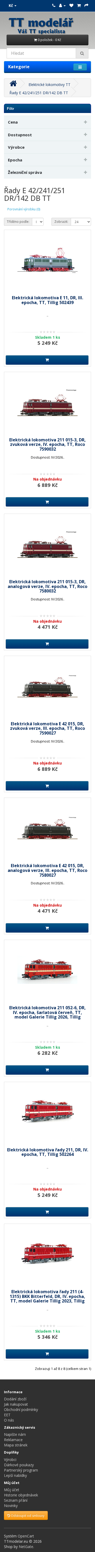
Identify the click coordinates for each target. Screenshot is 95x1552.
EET (7, 1414)
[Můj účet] (62, 5)
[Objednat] (86, 5)
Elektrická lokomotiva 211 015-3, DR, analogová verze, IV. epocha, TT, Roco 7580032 (47, 586)
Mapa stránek (15, 1444)
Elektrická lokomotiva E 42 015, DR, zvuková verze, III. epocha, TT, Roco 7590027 (47, 728)
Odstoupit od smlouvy (27, 1515)
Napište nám (15, 1434)
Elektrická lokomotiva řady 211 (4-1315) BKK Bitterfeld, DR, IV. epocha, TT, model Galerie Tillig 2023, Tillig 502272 (47, 1299)
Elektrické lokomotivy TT (49, 84)
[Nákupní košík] (79, 5)
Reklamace (13, 1439)
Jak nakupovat (16, 1404)
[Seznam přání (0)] (71, 5)
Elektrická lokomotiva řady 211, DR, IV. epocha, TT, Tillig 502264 (47, 1152)
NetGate (26, 1546)
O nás (9, 1420)
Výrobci (10, 1459)
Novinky (11, 1505)
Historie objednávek (21, 1494)
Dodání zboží (15, 1398)
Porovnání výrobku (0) (23, 209)
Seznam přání (15, 1500)
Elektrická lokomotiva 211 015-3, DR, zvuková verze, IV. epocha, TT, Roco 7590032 (47, 444)
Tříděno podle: (18, 221)
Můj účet (11, 1489)
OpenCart (26, 1536)
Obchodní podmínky (21, 1409)
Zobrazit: (61, 221)
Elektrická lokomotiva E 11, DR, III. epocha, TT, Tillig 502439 (47, 300)
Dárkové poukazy (19, 1464)
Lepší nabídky (15, 1475)
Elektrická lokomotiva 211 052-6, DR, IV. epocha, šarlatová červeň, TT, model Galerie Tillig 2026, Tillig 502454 (47, 1015)
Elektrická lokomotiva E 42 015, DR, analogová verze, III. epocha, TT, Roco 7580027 (47, 870)
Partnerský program (21, 1470)
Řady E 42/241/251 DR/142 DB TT (39, 92)
